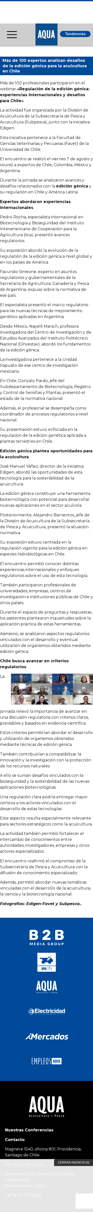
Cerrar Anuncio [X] (73, 1162)
